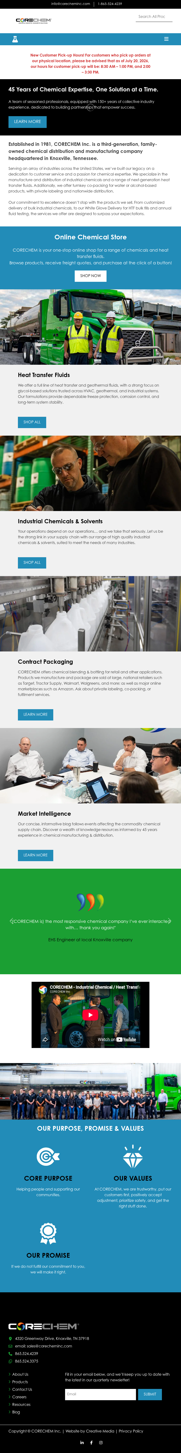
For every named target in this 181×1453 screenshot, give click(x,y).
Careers (19, 1397)
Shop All (32, 422)
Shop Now (90, 276)
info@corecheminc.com (70, 4)
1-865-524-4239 (110, 4)
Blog (16, 1412)
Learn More (27, 122)
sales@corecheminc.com (49, 1346)
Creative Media (100, 1431)
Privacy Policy (131, 1431)
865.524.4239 (26, 1354)
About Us (20, 1374)
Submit (150, 1394)
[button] (12, 39)
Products (20, 1382)
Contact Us (22, 1390)
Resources (21, 1405)
